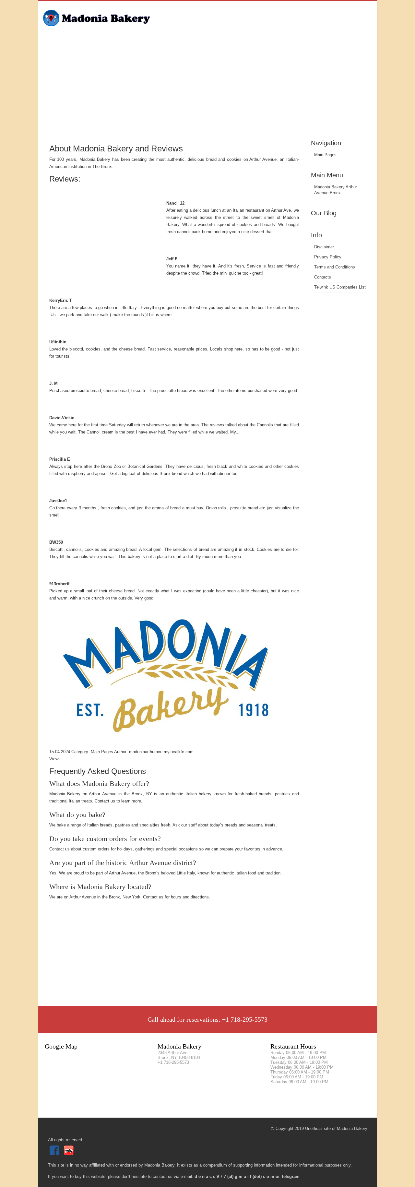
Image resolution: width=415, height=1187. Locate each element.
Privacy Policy (327, 257)
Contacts (322, 277)
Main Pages (325, 154)
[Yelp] (69, 1153)
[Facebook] (55, 1153)
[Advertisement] (207, 89)
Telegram (290, 1176)
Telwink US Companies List (340, 287)
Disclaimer (324, 246)
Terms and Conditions (334, 267)
